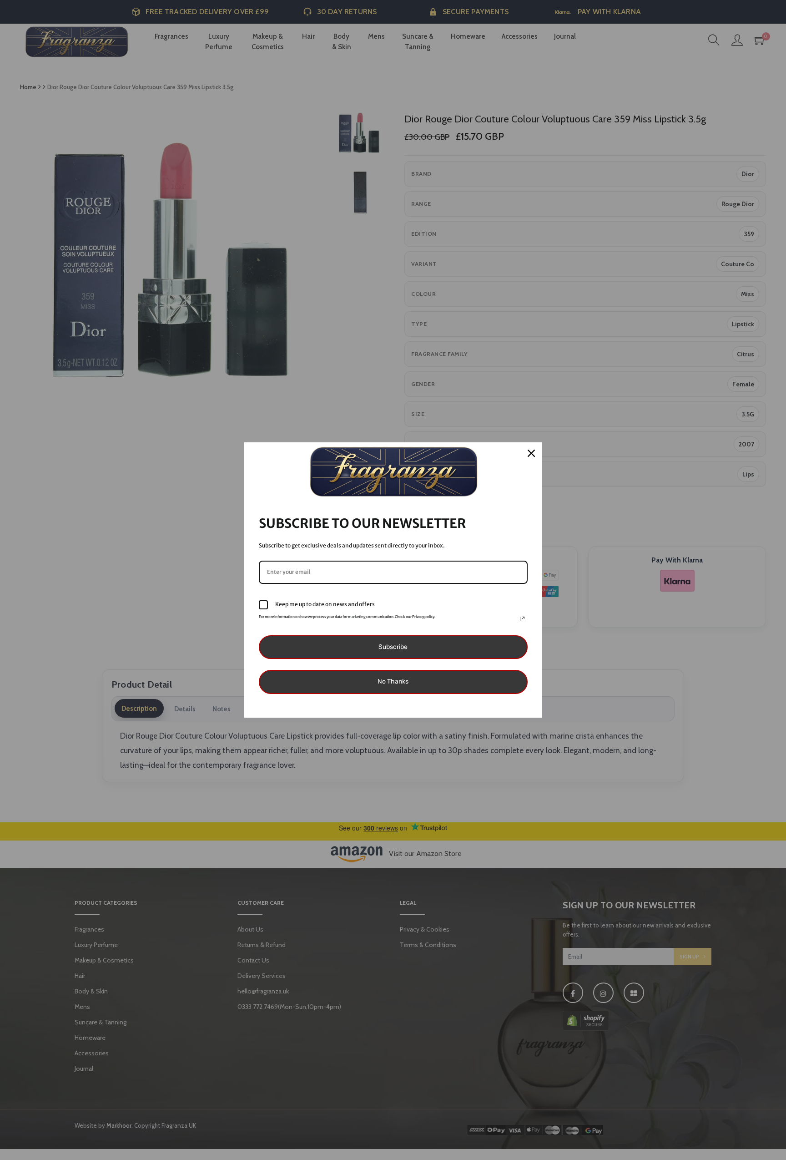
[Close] (531, 453)
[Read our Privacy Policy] (522, 618)
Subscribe (393, 647)
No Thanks (393, 681)
